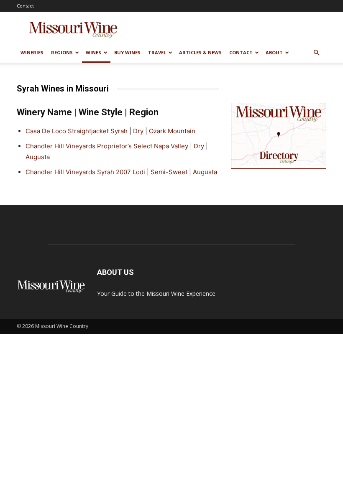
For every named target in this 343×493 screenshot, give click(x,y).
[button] (316, 53)
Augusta (38, 157)
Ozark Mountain (172, 131)
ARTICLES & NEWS (200, 52)
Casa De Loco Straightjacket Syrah (77, 131)
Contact (25, 6)
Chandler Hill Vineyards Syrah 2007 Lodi (85, 172)
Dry (138, 131)
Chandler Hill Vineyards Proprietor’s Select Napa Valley (107, 146)
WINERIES (32, 52)
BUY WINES (127, 52)
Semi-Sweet (169, 172)
